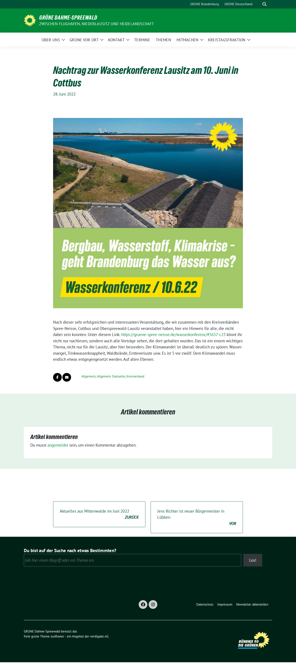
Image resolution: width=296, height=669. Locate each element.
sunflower (57, 636)
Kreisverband (135, 376)
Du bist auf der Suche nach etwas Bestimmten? (70, 550)
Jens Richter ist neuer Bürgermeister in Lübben (196, 517)
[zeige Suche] (264, 4)
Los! (252, 560)
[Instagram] (153, 604)
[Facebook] (143, 604)
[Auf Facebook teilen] (57, 377)
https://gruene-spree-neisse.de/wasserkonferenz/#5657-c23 (173, 334)
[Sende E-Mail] (66, 377)
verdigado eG (99, 636)
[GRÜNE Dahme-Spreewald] (30, 20)
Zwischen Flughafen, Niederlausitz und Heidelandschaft (96, 23)
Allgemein (88, 376)
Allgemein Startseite (111, 376)
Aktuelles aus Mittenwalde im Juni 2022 (99, 514)
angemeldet (57, 445)
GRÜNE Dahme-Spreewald (68, 17)
